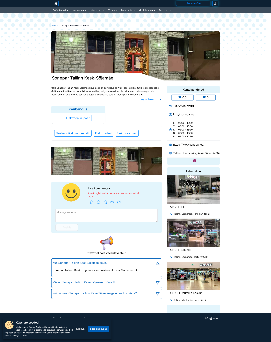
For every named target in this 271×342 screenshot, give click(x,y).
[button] (106, 161)
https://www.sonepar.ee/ (188, 144)
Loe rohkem (147, 99)
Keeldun (80, 328)
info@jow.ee (211, 318)
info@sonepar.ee (183, 114)
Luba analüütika (98, 328)
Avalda (66, 227)
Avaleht (54, 25)
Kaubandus (78, 109)
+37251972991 (184, 106)
